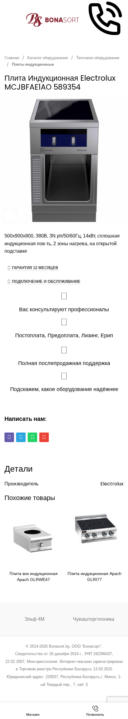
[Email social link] (49, 692)
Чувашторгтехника (93, 619)
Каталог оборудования (48, 58)
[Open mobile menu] (6, 20)
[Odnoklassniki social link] (64, 692)
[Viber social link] (94, 692)
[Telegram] (21, 437)
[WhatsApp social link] (71, 692)
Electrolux (112, 483)
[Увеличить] (9, 215)
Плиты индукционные (33, 64)
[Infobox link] (104, 20)
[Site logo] (52, 19)
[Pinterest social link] (56, 692)
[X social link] (41, 692)
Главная (12, 58)
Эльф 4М (34, 619)
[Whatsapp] (32, 437)
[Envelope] (44, 437)
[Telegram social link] (86, 692)
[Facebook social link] (34, 692)
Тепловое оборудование (97, 58)
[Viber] (9, 437)
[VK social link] (79, 692)
